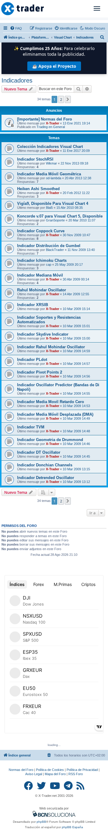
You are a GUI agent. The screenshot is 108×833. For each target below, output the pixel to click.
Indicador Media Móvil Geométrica (49, 174)
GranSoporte (55, 220)
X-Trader (52, 123)
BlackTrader (55, 250)
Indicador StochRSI (35, 159)
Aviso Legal (33, 774)
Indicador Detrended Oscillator (45, 477)
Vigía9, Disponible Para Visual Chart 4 (52, 203)
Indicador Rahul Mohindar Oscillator (51, 347)
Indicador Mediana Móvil (40, 275)
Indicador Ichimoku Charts (42, 260)
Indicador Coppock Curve (40, 231)
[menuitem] (16, 28)
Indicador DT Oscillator (38, 452)
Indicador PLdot (32, 359)
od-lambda (53, 178)
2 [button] (61, 99)
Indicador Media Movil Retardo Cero (50, 401)
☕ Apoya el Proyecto (54, 66)
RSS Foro (75, 774)
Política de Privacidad (82, 770)
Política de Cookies (50, 770)
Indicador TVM (30, 427)
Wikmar (51, 163)
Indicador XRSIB (32, 304)
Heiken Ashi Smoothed (38, 188)
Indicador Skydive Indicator (42, 334)
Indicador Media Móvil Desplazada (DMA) (55, 414)
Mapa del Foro (55, 774)
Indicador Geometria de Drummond (50, 439)
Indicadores (17, 80)
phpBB (41, 821)
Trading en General (51, 127)
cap (48, 264)
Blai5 (49, 207)
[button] (68, 99)
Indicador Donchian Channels (44, 465)
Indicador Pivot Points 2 (39, 372)
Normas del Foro (21, 770)
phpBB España (72, 827)
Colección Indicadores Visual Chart (50, 146)
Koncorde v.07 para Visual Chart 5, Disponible (60, 216)
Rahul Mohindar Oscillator (41, 290)
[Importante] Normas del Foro (44, 119)
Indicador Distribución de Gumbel (48, 245)
